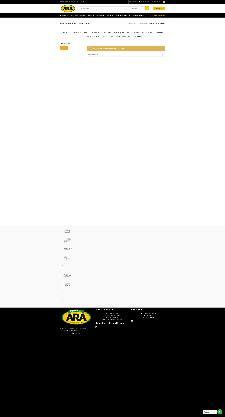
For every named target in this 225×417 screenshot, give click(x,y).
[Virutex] (67, 231)
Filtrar (64, 47)
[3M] (67, 302)
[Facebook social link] (81, 1)
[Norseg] (67, 266)
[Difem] (67, 275)
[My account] (164, 2)
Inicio (130, 23)
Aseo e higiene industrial (140, 23)
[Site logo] (68, 8)
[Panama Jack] (67, 257)
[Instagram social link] (83, 1)
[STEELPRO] (67, 249)
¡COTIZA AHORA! (159, 8)
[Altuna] (67, 293)
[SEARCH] (147, 8)
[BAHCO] (67, 284)
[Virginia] (67, 240)
